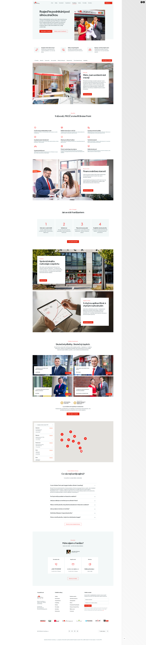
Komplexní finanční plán (74, 604)
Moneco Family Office (74, 606)
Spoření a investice (73, 598)
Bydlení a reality (73, 596)
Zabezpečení (72, 600)
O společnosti (58, 600)
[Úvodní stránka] (36, 3)
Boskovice (38, 442)
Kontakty (85, 60)
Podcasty (72, 611)
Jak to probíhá (53, 60)
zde (103, 610)
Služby (56, 596)
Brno (37, 450)
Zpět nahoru (102, 631)
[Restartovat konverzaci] (142, 2)
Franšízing (57, 602)
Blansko (37, 435)
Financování (47, 60)
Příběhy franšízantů (61, 60)
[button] (81, 451)
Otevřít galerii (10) (87, 94)
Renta (71, 602)
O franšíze (36, 60)
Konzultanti (57, 598)
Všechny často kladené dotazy (73, 524)
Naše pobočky (69, 60)
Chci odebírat (88, 605)
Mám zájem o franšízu (46, 31)
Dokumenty (57, 611)
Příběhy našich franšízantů (60, 31)
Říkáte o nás (72, 609)
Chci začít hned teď (73, 241)
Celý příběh (68, 373)
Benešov (38, 428)
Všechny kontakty (73, 578)
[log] (134, 320)
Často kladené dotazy (78, 60)
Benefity (41, 60)
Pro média (57, 606)
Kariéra (56, 604)
